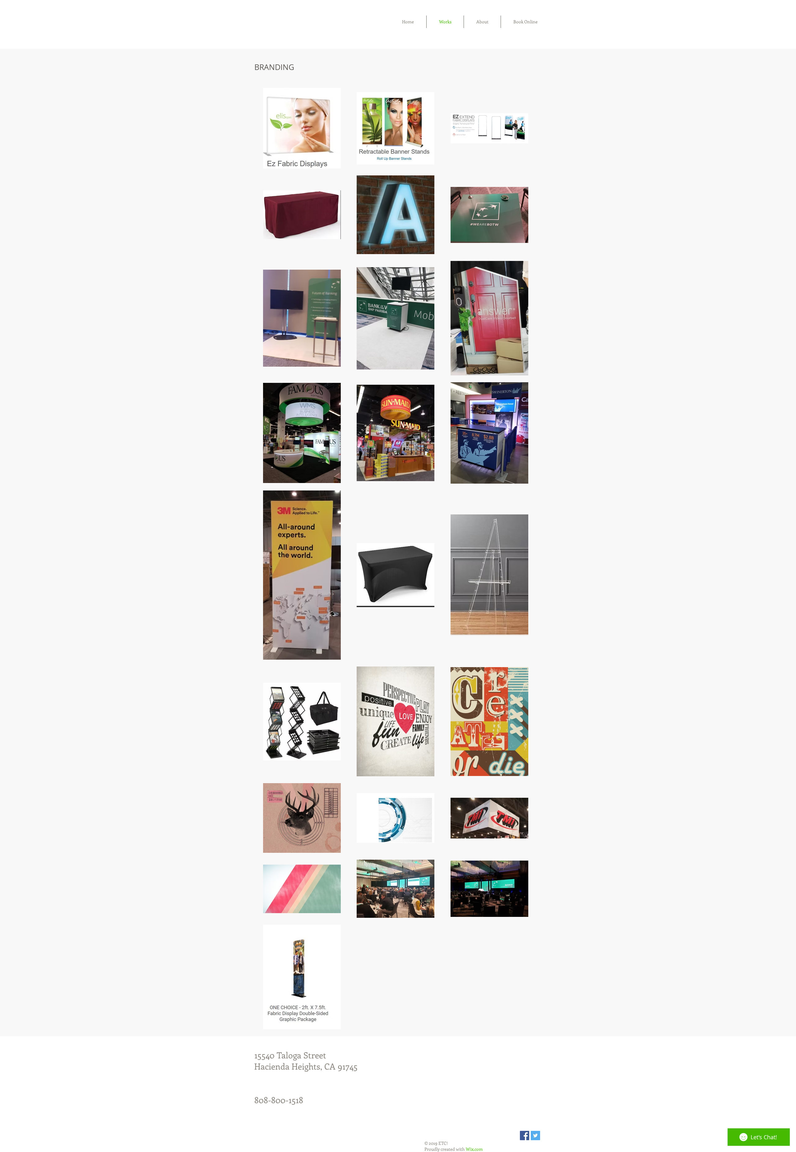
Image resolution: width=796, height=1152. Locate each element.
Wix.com (474, 1149)
